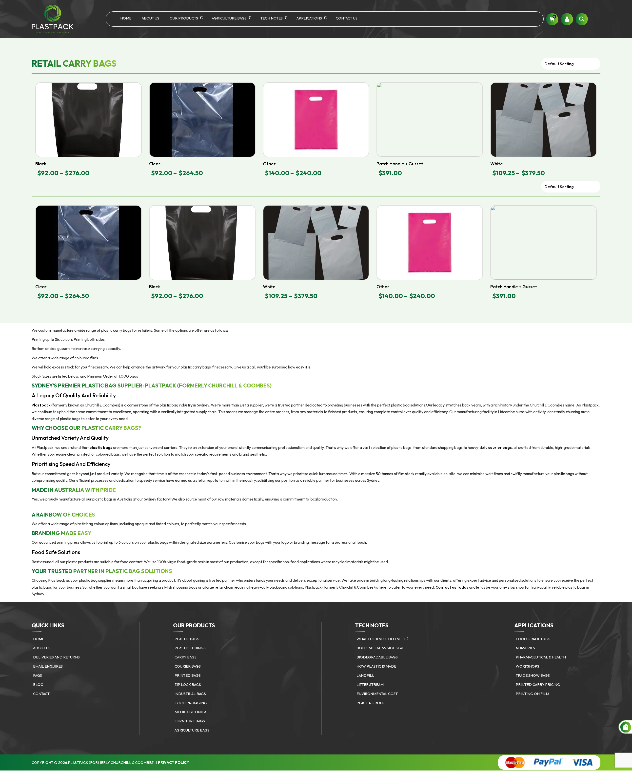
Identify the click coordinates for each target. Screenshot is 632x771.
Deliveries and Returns (56, 657)
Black (40, 164)
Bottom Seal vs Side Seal (380, 648)
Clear (154, 164)
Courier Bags (188, 666)
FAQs (37, 675)
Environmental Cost (377, 693)
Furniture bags (190, 721)
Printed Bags (188, 675)
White (496, 164)
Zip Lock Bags (188, 684)
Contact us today (451, 587)
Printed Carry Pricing (538, 684)
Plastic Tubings (190, 648)
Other (269, 164)
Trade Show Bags (533, 675)
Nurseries (525, 648)
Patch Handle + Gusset (399, 164)
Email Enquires (48, 666)
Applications (309, 18)
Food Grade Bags (533, 638)
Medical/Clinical (192, 712)
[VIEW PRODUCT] (88, 119)
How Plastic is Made (376, 666)
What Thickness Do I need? (382, 638)
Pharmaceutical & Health (541, 657)
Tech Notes (271, 18)
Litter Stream (370, 684)
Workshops (527, 666)
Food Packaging (191, 702)
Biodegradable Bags (377, 657)
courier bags (500, 447)
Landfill (365, 675)
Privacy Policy (173, 762)
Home (125, 18)
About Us (150, 18)
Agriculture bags (229, 18)
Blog (38, 684)
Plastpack (41, 405)
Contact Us (346, 18)
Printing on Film (532, 693)
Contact (41, 693)
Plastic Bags (187, 638)
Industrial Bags (190, 693)
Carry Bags (186, 657)
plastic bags (100, 447)
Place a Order (370, 702)
